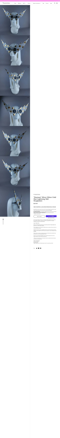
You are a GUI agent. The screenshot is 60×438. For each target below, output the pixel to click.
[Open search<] (54, 3)
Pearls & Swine (37, 194)
